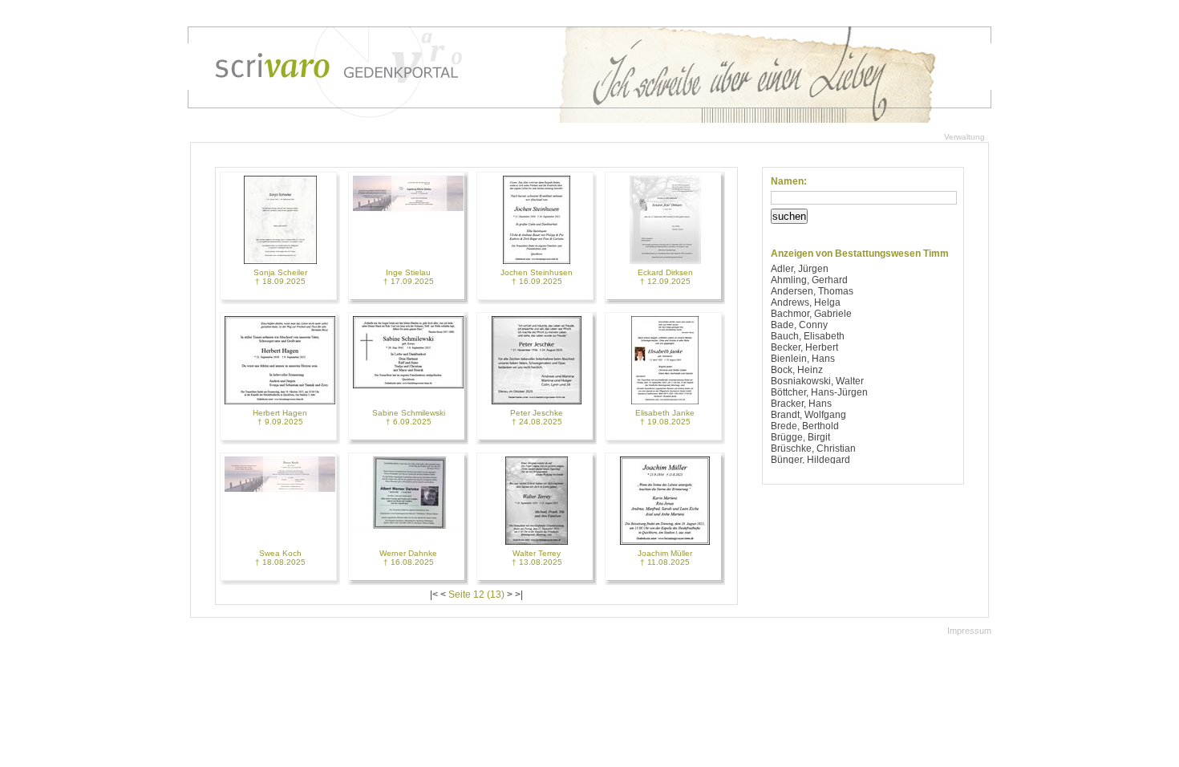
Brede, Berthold (805, 426)
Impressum (969, 630)
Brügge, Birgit (800, 437)
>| (519, 594)
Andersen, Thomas (812, 291)
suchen (789, 216)
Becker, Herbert (804, 347)
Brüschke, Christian (813, 448)
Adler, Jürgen (800, 268)
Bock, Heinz (797, 369)
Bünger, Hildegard (810, 459)
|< (434, 594)
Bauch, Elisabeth (808, 336)
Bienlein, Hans (803, 358)
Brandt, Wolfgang (808, 414)
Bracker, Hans (801, 403)
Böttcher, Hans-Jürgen (819, 392)
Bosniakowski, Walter (817, 381)
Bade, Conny (799, 325)
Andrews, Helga (806, 302)
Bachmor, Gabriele (811, 313)
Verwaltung (964, 136)
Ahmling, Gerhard (809, 280)
